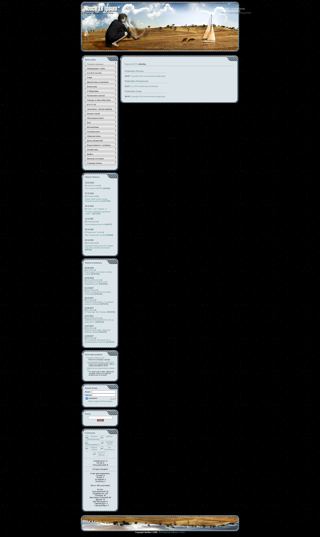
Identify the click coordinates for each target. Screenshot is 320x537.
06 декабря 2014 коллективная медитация (147, 96)
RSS (248, 13)
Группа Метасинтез (93, 280)
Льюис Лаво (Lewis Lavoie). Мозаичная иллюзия (96, 200)
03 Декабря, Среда (133, 91)
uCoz (182, 532)
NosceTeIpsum (91, 290)
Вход (242, 13)
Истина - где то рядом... (96, 209)
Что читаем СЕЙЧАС (94, 188)
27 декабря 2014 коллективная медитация (147, 76)
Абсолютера (90, 300)
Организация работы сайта (98, 362)
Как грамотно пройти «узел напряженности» (96, 283)
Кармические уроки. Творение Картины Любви (97, 331)
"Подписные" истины (94, 232)
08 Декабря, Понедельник (136, 81)
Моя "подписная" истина (95, 235)
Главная (223, 13)
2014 (135, 64)
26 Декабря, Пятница (134, 71)
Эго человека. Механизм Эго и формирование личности (98, 341)
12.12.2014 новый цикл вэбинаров (144, 86)
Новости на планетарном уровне (101, 368)
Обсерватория (92, 196)
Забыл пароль (94, 401)
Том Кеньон (90, 270)
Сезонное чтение (93, 186)
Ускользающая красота (95, 224)
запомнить (92, 398)
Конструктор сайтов (168, 532)
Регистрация (233, 13)
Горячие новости (94, 358)
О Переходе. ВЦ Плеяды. (95, 312)
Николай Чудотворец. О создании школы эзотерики (99, 303)
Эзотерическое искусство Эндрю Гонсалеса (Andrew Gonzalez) (99, 247)
